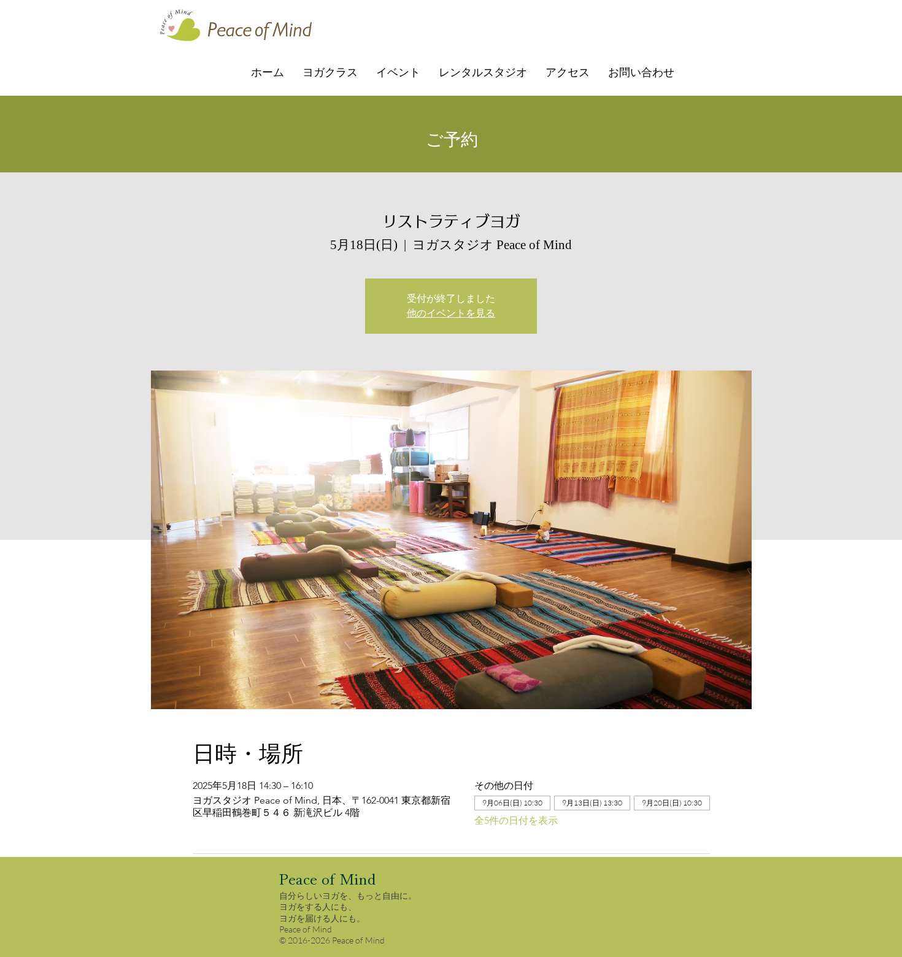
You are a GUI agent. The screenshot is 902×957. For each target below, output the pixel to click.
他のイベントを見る (451, 313)
